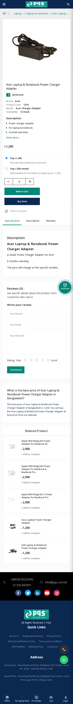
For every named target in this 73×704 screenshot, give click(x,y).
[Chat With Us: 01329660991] (64, 659)
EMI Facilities (18, 646)
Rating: (11, 360)
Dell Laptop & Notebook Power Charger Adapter (34, 546)
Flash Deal (65, 285)
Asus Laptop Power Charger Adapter (36, 521)
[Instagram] (56, 594)
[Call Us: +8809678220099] (64, 649)
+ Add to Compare (30, 454)
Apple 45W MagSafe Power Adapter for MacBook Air (35, 442)
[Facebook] (18, 594)
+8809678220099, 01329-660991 (22, 582)
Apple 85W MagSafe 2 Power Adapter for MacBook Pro (36, 496)
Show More (12, 137)
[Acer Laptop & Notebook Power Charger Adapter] (36, 69)
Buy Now (22, 201)
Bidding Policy (36, 646)
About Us (14, 636)
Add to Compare (15, 211)
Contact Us (52, 646)
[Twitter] (28, 594)
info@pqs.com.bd (56, 582)
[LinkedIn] (37, 594)
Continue (15, 369)
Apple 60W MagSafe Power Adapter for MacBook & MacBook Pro (35, 469)
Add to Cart (22, 191)
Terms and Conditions (50, 641)
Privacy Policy (54, 636)
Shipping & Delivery (32, 636)
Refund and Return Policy (21, 641)
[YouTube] (47, 594)
